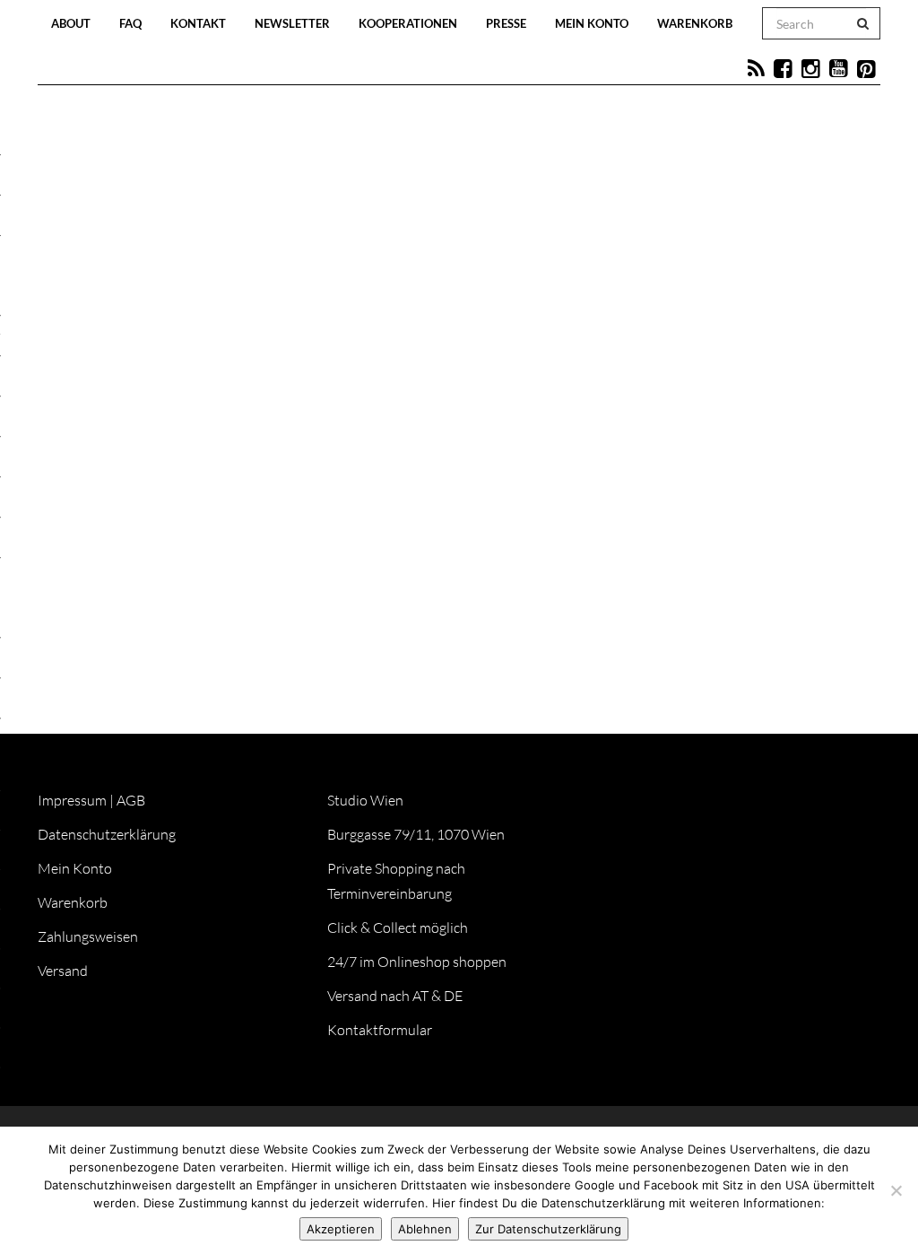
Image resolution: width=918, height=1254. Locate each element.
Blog (269, 432)
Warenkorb (694, 23)
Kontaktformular (379, 1030)
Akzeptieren (341, 1229)
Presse (506, 23)
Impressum (72, 800)
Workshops (421, 432)
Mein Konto (591, 23)
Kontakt (198, 23)
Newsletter (292, 23)
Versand (63, 971)
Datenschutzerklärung (107, 834)
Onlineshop (607, 432)
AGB (131, 800)
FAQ (130, 23)
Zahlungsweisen (88, 936)
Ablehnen (425, 1229)
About (71, 23)
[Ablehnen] (896, 1190)
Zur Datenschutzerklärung (548, 1229)
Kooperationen (408, 23)
